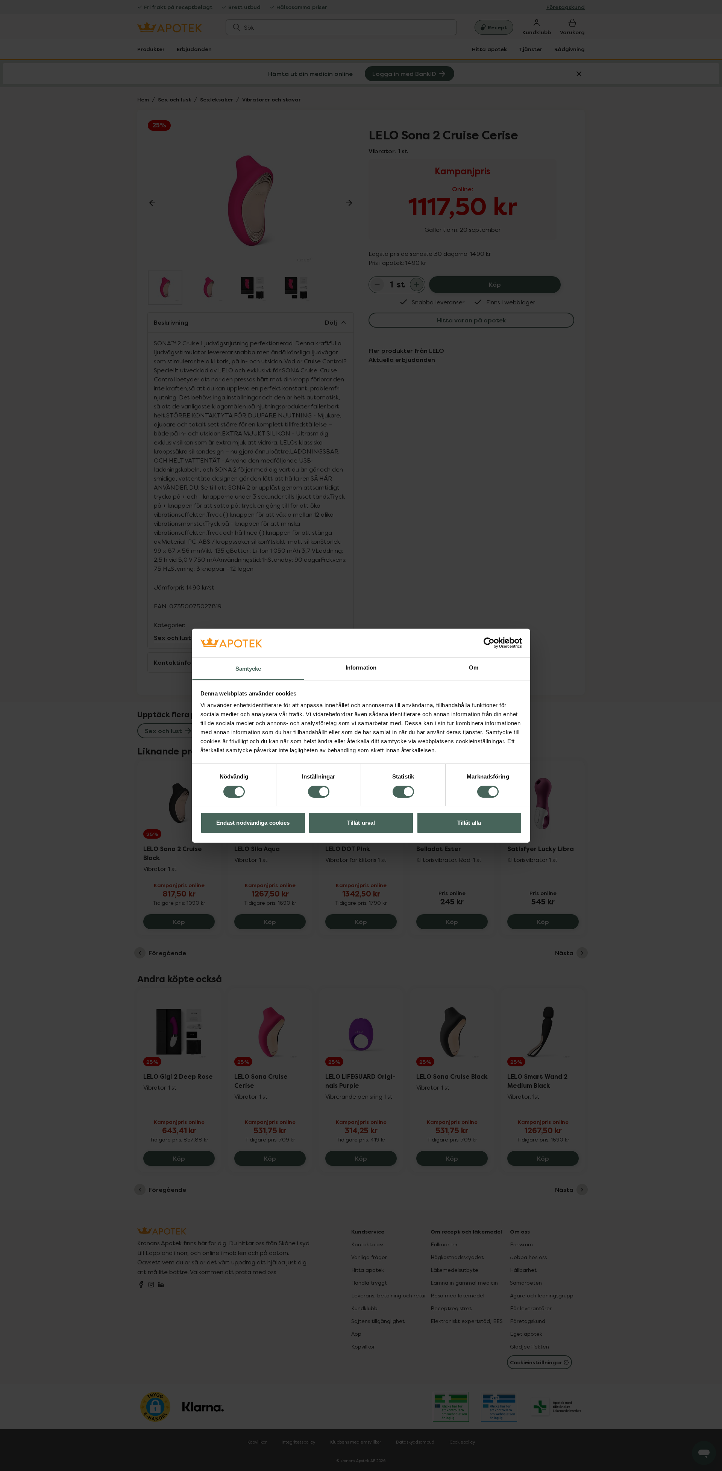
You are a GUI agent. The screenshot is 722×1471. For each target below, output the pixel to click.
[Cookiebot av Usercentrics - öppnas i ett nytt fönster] (489, 643)
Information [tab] (361, 667)
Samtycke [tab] (248, 668)
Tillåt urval (361, 822)
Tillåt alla (469, 822)
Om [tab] (473, 667)
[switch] (318, 792)
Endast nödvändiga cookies (253, 822)
